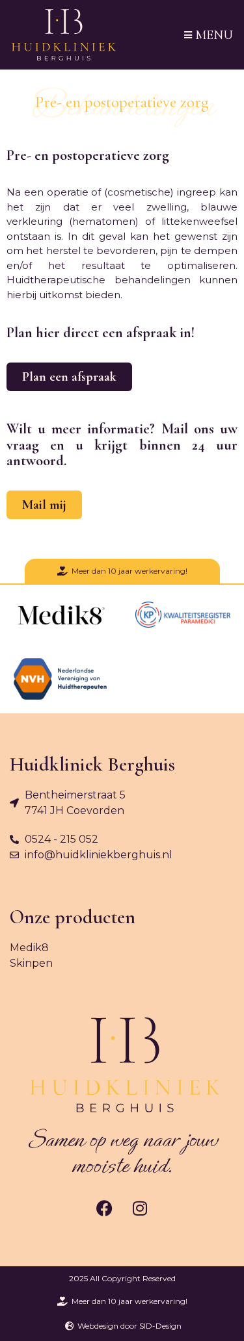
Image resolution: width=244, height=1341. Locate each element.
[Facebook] (104, 1208)
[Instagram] (140, 1208)
